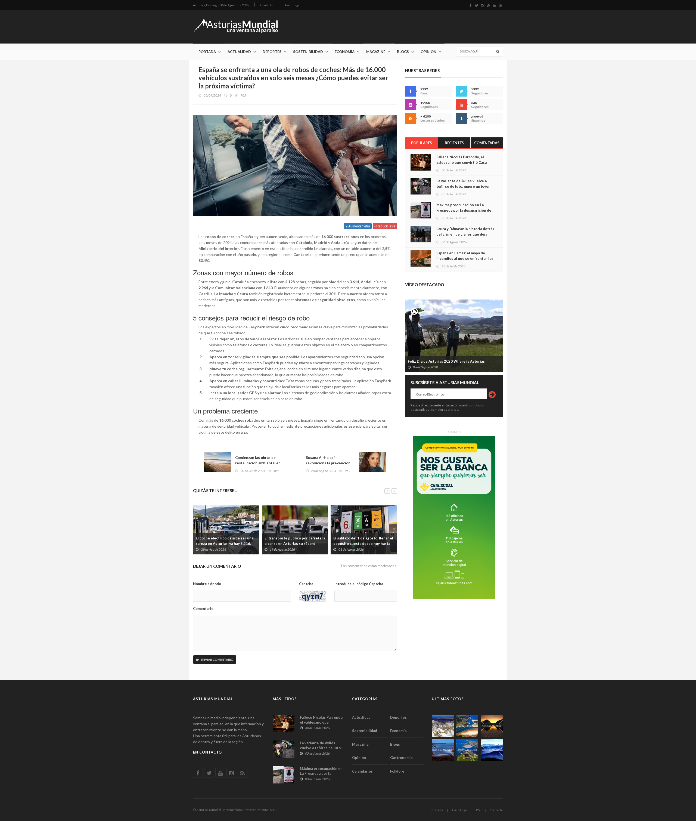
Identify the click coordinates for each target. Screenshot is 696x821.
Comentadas (486, 143)
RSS (478, 810)
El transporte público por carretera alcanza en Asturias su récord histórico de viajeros (295, 543)
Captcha (306, 584)
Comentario (203, 608)
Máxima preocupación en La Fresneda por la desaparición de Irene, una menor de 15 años (463, 210)
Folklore (397, 771)
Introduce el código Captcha (358, 584)
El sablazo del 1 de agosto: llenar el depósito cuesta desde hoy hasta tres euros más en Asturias (363, 543)
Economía (345, 52)
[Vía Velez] (443, 750)
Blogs (403, 52)
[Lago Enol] (492, 726)
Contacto (266, 5)
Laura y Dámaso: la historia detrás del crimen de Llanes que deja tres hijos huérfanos (465, 234)
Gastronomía (401, 757)
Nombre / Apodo (207, 584)
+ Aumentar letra (358, 226)
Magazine (375, 52)
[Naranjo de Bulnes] (443, 726)
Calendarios (362, 771)
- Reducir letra (384, 226)
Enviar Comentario (217, 659)
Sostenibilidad (308, 52)
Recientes (454, 143)
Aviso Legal (292, 5)
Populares (421, 143)
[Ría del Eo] (467, 750)
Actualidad (239, 52)
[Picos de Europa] (492, 750)
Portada (207, 52)
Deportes (272, 52)
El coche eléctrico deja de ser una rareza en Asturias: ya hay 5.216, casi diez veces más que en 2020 (224, 543)
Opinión (428, 52)
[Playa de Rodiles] (467, 726)
